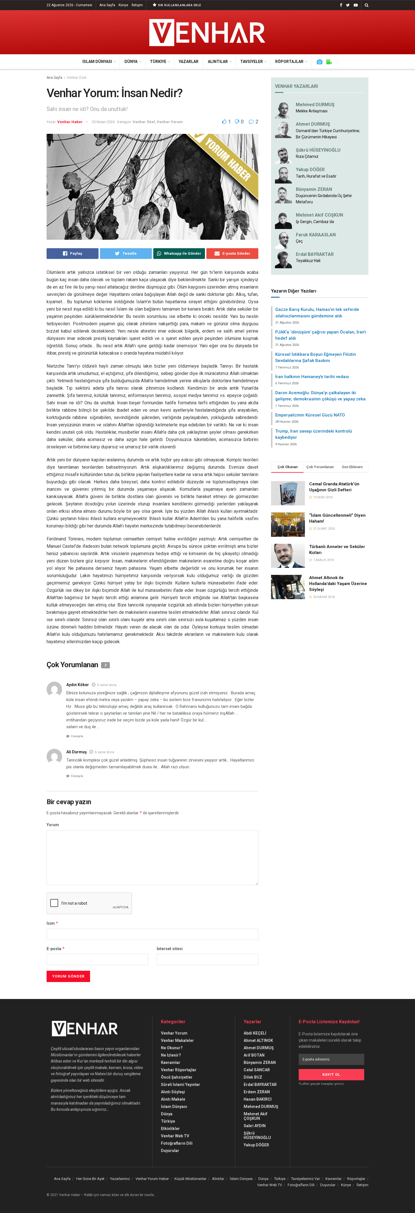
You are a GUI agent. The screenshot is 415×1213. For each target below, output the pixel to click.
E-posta (56, 948)
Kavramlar (170, 1062)
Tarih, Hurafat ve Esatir (316, 176)
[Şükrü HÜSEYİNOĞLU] (283, 155)
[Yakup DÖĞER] (283, 175)
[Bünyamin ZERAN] (283, 194)
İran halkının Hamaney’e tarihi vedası (312, 376)
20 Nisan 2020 (103, 122)
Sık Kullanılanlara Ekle (179, 5)
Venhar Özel (76, 78)
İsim (52, 923)
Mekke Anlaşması (311, 111)
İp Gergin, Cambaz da (315, 221)
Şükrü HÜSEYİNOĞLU (318, 150)
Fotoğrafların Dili (177, 1143)
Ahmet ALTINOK (258, 1040)
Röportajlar (289, 61)
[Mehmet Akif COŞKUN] (283, 220)
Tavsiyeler (251, 61)
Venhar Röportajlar (178, 1070)
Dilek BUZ (253, 1077)
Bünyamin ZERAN (314, 189)
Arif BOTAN (254, 1055)
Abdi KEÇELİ (255, 1033)
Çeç (299, 241)
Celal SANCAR (257, 1070)
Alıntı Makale (173, 1099)
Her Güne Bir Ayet (90, 1179)
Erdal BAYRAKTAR (315, 254)
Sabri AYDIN (255, 1125)
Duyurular (170, 1150)
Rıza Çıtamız (307, 156)
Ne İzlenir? (171, 1055)
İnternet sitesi (170, 948)
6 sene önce (107, 685)
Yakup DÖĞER (310, 169)
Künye (123, 5)
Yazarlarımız (120, 1179)
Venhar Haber (70, 122)
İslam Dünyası (97, 61)
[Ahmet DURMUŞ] (283, 129)
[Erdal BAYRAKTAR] (283, 259)
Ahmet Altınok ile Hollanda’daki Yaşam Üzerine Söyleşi (338, 583)
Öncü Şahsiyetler (177, 1077)
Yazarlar (188, 61)
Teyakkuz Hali (308, 260)
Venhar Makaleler (177, 1040)
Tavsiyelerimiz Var (305, 1179)
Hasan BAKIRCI (258, 1099)
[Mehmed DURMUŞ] (283, 110)
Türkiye (158, 61)
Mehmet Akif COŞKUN (319, 215)
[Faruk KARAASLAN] (283, 239)
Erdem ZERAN (257, 1092)
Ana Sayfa (107, 5)
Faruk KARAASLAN (316, 234)
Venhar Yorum (170, 122)
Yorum (53, 825)
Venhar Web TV (175, 1136)
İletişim (137, 5)
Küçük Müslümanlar (190, 1179)
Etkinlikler (170, 1128)
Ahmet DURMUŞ (313, 124)
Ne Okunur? (172, 1048)
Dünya (130, 61)
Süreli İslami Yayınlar (180, 1084)
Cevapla (77, 736)
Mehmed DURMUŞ (315, 104)
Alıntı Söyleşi (173, 1092)
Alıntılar (218, 61)
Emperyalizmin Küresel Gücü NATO (310, 415)
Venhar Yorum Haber (152, 1179)
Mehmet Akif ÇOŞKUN (255, 1116)
